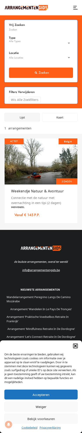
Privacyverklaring (50, 427)
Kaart (59, 117)
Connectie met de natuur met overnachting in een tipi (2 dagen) (36, 200)
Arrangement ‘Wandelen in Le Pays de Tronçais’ (41, 309)
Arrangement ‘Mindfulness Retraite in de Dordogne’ (41, 329)
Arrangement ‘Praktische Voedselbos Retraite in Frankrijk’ (38, 319)
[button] (75, 346)
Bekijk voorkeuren (41, 419)
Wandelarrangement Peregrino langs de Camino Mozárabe (39, 299)
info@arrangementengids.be (41, 270)
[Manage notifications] (8, 424)
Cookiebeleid (29, 427)
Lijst (22, 117)
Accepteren (41, 394)
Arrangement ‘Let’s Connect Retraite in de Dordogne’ (41, 337)
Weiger (41, 406)
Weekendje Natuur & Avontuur (37, 191)
